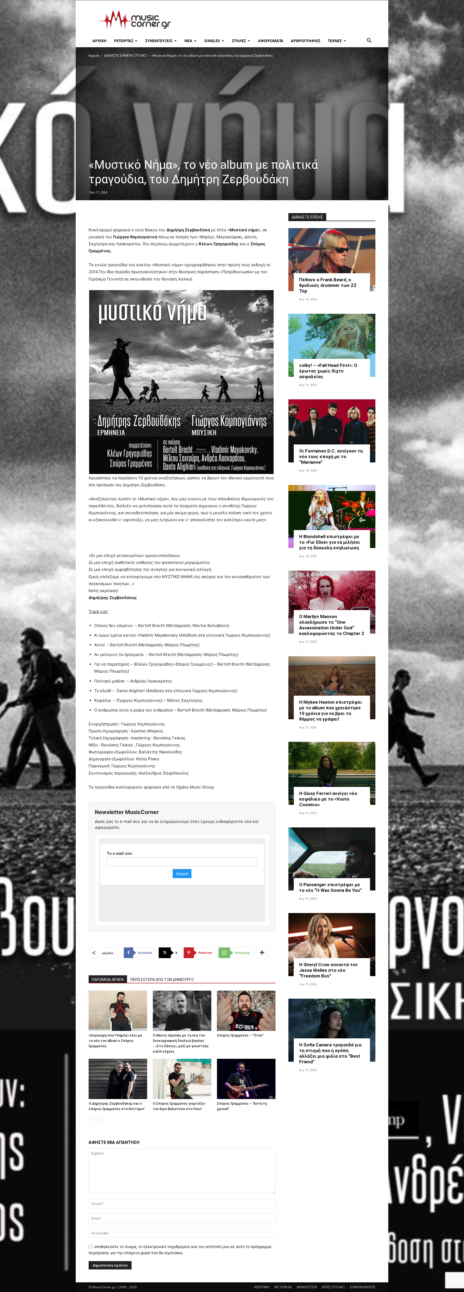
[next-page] (100, 1119)
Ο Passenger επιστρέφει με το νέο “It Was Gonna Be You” (330, 887)
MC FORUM (283, 1287)
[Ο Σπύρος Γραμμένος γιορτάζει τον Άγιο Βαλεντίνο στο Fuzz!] (182, 1079)
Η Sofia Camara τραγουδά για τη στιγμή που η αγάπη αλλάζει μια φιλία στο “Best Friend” (330, 1053)
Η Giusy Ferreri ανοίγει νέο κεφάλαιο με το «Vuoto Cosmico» (328, 799)
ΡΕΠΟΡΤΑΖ (123, 40)
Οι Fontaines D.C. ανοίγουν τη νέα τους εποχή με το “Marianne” (331, 456)
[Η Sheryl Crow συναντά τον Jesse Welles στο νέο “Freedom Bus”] (331, 944)
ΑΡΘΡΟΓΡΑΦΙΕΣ (305, 40)
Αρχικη (99, 40)
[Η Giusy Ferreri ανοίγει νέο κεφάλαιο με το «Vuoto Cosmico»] (331, 773)
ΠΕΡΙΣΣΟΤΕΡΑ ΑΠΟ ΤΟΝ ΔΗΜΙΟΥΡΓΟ (162, 979)
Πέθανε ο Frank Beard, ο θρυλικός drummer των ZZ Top (328, 285)
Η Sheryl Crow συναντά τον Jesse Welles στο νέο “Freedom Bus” (328, 970)
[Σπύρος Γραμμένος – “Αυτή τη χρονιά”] (246, 1079)
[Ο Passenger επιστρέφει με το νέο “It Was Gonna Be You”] (331, 858)
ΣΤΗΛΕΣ (239, 40)
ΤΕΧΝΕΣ (335, 40)
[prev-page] (92, 1119)
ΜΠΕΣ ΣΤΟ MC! (333, 1287)
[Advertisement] (277, 20)
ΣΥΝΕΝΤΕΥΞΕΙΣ (158, 40)
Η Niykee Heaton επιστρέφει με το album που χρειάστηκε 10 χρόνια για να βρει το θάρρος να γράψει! (330, 710)
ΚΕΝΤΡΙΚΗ (261, 1287)
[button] (369, 41)
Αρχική (94, 55)
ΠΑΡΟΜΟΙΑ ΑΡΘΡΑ (108, 979)
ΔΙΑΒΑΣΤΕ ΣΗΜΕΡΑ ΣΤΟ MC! (125, 55)
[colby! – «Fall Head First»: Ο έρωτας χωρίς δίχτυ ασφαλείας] (331, 345)
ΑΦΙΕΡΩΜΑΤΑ (270, 40)
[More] (262, 952)
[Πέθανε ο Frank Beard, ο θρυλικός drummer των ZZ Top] (331, 259)
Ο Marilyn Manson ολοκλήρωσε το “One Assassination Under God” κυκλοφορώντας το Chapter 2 (331, 625)
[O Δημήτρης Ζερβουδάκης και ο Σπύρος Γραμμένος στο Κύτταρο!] (118, 1079)
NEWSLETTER (307, 1287)
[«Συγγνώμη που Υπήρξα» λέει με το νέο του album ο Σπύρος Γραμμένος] (118, 1011)
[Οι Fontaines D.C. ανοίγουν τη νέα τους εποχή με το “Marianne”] (331, 430)
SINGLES (212, 40)
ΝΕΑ (188, 40)
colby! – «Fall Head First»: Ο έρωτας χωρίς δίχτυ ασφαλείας (328, 371)
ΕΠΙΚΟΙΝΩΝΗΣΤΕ (362, 1287)
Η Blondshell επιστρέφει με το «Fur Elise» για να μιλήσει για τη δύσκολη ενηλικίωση (329, 542)
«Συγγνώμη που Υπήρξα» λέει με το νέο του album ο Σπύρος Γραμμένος (115, 1040)
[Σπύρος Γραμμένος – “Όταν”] (246, 1011)
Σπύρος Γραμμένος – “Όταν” (240, 1035)
